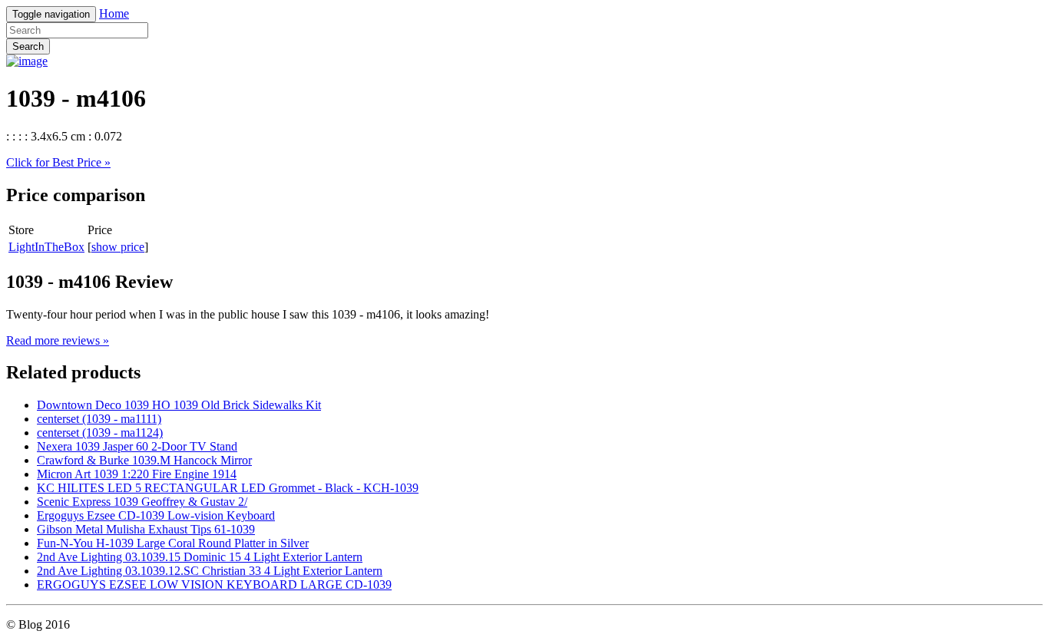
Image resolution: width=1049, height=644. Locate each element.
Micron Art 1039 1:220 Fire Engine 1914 (137, 474)
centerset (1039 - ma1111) (99, 418)
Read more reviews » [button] (57, 340)
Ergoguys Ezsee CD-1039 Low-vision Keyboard (156, 515)
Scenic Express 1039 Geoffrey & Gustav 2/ (142, 501)
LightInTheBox (46, 246)
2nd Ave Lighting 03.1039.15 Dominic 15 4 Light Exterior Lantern (199, 556)
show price (117, 246)
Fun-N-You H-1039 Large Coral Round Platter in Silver (173, 543)
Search (28, 46)
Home (114, 13)
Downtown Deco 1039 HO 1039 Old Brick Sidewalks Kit (179, 404)
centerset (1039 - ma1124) (100, 432)
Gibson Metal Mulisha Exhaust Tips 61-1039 (146, 529)
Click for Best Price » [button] (58, 162)
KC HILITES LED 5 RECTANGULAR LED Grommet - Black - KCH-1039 (228, 487)
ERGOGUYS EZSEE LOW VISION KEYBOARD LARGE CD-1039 (214, 584)
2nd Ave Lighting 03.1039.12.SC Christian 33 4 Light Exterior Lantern (209, 570)
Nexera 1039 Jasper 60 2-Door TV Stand (137, 446)
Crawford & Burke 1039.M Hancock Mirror (144, 460)
